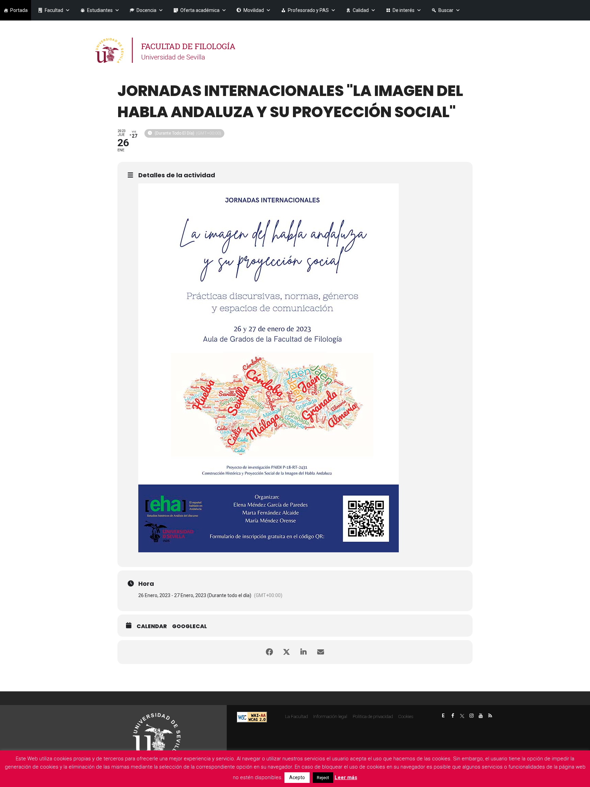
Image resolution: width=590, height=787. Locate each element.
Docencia (146, 10)
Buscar (445, 10)
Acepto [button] (297, 777)
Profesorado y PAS (308, 10)
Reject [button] (323, 777)
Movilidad (253, 10)
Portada (19, 10)
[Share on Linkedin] (303, 652)
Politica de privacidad (373, 716)
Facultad (54, 10)
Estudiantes (100, 10)
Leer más (346, 777)
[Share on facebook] (269, 652)
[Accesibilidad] (252, 717)
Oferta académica (200, 10)
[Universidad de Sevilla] (157, 734)
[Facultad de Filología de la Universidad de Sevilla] (166, 50)
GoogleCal (189, 626)
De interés (404, 10)
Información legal (330, 716)
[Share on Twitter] (286, 652)
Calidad (361, 10)
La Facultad (296, 716)
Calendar (152, 626)
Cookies (405, 716)
